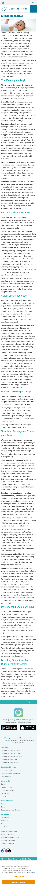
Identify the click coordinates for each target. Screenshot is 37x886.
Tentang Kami (15, 702)
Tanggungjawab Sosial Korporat (10, 810)
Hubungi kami (6, 683)
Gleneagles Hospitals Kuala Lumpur (11, 756)
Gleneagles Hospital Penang (9, 762)
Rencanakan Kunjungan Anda (10, 837)
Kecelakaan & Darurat (7, 790)
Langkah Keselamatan (7, 843)
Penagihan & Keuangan (8, 840)
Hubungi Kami (29, 702)
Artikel (3, 824)
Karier (22, 702)
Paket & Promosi (6, 776)
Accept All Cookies (18, 882)
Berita (3, 807)
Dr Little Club (5, 827)
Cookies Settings (18, 876)
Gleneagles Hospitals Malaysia (10, 750)
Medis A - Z (4, 821)
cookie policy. (30, 872)
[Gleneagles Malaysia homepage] (15, 9)
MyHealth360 (5, 793)
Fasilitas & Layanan (7, 787)
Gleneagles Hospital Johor (9, 759)
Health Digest (5, 818)
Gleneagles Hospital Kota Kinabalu (11, 753)
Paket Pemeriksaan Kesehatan (10, 773)
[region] (18, 873)
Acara (3, 804)
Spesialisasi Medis (6, 770)
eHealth (3, 796)
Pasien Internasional (7, 834)
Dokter (3, 784)
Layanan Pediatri (13, 686)
